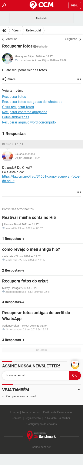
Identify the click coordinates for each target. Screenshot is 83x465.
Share (11, 79)
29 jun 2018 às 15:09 (54, 60)
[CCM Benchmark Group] (41, 436)
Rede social (33, 30)
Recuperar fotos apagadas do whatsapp (32, 102)
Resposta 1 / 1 (12, 144)
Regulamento (32, 418)
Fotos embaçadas (15, 117)
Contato (16, 418)
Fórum (16, 30)
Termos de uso (31, 412)
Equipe (14, 412)
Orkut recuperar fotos (18, 107)
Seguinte (71, 39)
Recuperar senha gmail (21, 396)
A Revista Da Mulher (57, 418)
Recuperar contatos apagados (24, 112)
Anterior (11, 39)
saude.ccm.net (41, 447)
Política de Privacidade (57, 412)
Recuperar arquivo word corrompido (29, 122)
